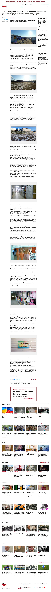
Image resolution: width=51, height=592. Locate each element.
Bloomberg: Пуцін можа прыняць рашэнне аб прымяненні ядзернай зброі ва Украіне (43, 59)
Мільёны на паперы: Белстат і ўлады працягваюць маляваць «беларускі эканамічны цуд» (7, 435)
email (29, 587)
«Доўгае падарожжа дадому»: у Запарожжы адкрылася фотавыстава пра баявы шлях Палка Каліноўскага (7, 514)
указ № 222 (24, 383)
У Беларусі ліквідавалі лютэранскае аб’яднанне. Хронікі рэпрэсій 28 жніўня (42, 35)
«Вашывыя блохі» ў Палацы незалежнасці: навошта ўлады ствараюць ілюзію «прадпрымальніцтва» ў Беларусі (43, 45)
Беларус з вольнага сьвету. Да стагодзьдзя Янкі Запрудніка (7, 555)
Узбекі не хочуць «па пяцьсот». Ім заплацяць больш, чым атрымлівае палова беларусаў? (42, 474)
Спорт (3, 562)
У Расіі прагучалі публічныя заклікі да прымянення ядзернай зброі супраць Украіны (42, 22)
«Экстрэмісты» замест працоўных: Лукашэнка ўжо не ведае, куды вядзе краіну (43, 434)
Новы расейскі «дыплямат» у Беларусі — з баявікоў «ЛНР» (31, 454)
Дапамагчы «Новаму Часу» (28, 398)
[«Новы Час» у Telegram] (48, 4)
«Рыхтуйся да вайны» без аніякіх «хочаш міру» (6, 473)
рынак (15, 383)
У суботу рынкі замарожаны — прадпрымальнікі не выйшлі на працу (31, 416)
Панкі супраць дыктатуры (18, 533)
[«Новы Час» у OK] (42, 587)
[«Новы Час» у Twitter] (41, 587)
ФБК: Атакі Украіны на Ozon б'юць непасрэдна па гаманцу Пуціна (43, 39)
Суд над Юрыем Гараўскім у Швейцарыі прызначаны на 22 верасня (43, 54)
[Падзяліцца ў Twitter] (6, 19)
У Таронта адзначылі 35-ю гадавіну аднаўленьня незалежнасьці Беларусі (7, 493)
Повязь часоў (5, 522)
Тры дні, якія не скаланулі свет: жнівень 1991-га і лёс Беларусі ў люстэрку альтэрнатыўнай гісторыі (7, 535)
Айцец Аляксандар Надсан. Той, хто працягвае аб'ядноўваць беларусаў (19, 555)
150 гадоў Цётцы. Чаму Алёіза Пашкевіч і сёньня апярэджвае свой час (42, 513)
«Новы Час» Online (25, 584)
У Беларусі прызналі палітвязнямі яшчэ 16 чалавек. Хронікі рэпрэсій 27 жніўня (43, 50)
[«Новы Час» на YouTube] (44, 587)
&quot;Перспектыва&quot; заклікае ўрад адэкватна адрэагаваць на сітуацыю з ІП (19, 416)
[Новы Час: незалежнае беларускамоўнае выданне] (5, 5)
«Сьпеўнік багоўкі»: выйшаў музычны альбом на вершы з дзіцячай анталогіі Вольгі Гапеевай (19, 514)
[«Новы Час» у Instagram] (46, 4)
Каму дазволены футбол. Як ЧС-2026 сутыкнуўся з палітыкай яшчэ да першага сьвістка (43, 574)
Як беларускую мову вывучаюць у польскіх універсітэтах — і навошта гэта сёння (42, 494)
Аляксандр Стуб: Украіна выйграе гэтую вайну (42, 26)
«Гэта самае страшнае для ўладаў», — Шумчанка (42, 416)
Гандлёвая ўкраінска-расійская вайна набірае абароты (6, 416)
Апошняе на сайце (42, 18)
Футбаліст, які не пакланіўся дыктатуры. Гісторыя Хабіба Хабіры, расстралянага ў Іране (31, 574)
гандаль (12, 383)
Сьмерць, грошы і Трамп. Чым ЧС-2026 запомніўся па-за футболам (7, 573)
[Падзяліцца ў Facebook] (3, 19)
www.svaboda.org (13, 376)
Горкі (18, 383)
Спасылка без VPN (5, 21)
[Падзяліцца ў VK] (7, 19)
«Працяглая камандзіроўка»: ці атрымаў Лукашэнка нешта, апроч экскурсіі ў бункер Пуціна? (43, 455)
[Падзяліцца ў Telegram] (4, 19)
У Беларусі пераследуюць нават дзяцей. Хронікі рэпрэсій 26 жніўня (43, 63)
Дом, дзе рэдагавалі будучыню (29, 513)
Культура (4, 501)
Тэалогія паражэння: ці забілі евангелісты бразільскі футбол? (19, 573)
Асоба (3, 543)
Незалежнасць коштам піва (19, 492)
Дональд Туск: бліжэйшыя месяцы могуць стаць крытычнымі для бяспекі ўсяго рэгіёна (43, 30)
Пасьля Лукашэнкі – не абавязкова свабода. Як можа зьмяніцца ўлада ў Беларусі (18, 455)
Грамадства (5, 462)
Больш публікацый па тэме (43, 423)
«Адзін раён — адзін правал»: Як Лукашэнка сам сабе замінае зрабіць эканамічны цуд (31, 435)
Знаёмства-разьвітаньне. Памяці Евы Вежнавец (42, 555)
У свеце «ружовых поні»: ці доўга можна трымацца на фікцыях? (19, 434)
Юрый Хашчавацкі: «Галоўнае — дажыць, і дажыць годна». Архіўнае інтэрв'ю (31, 555)
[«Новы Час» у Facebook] (42, 4)
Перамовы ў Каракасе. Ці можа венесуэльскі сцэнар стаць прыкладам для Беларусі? (31, 494)
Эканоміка (12, 17)
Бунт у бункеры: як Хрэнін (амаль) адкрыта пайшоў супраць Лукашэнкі (30, 474)
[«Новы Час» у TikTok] (44, 4)
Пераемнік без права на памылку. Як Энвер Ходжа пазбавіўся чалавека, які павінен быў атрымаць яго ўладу (31, 535)
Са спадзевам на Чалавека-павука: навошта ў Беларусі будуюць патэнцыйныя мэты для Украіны (19, 474)
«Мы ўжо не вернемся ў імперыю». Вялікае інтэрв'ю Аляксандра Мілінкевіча (7, 454)
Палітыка (4, 442)
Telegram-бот (20, 588)
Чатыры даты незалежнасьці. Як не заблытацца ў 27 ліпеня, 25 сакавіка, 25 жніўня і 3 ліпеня (43, 535)
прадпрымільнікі (29, 383)
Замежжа (4, 482)
